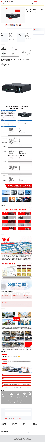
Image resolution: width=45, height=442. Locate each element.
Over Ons (10, 436)
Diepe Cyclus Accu (35, 424)
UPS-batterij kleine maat (3, 423)
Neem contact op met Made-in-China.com (26, 436)
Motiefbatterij (34, 425)
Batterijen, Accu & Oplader (12, 4)
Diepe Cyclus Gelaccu (3, 425)
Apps (39, 3)
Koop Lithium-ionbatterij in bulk (35, 432)
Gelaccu (23, 424)
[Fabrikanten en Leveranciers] (4, 1)
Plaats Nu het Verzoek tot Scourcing (17, 418)
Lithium (30, 432)
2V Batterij (34, 423)
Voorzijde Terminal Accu (3, 424)
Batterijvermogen (26, 432)
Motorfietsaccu (13, 425)
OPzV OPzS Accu (13, 424)
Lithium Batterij (16, 4)
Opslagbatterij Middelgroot (14, 423)
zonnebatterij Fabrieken (8, 432)
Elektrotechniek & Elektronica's (6, 4)
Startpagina (2, 4)
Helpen (36, 3)
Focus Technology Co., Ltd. (21, 438)
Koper (33, 3)
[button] (30, 30)
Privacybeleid (20, 436)
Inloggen (43, 1)
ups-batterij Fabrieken (14, 432)
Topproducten (32, 436)
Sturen (6, 418)
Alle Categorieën (3, 3)
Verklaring (13, 436)
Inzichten (34, 436)
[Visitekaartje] (43, 31)
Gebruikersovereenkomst (16, 436)
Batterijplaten (23, 423)
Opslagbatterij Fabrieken (20, 432)
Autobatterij (23, 425)
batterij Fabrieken (3, 432)
